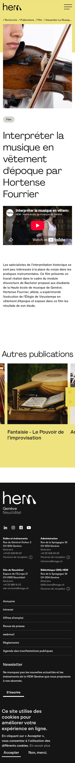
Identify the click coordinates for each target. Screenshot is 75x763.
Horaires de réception (18, 557)
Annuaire (9, 601)
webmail (8, 634)
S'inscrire (13, 692)
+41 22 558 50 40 (50, 553)
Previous (70, 392)
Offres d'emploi (13, 618)
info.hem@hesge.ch (52, 561)
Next (70, 402)
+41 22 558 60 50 (12, 553)
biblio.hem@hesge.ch (52, 584)
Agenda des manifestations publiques (28, 651)
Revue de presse (14, 626)
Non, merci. (37, 752)
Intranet (8, 609)
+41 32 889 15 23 (12, 584)
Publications (27, 20)
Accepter (11, 752)
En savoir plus (40, 745)
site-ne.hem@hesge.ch (16, 588)
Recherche (11, 20)
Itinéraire (8, 549)
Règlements (11, 642)
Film (39, 20)
